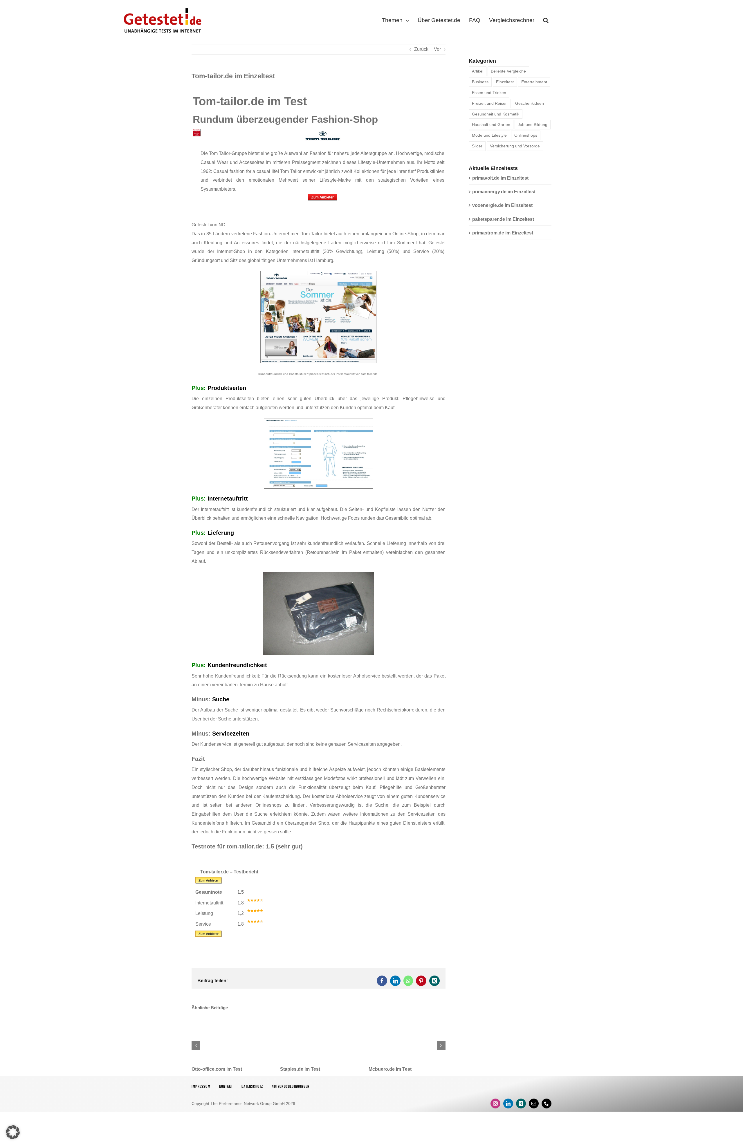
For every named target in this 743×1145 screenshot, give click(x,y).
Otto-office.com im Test (217, 1069)
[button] (546, 21)
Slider (477, 146)
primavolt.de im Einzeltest (500, 178)
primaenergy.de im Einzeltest (503, 191)
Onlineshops (525, 135)
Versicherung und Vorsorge (515, 146)
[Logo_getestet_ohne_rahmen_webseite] (161, 6)
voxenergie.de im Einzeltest (502, 205)
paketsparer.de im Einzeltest (503, 219)
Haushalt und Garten (491, 124)
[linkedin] (508, 1103)
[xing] (521, 1103)
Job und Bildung (532, 124)
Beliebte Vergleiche (508, 71)
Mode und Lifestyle (489, 135)
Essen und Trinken (489, 92)
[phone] (546, 1103)
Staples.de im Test (300, 1069)
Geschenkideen (529, 103)
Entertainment (534, 82)
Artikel (477, 71)
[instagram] (495, 1103)
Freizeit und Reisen (490, 103)
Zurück (421, 49)
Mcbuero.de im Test (390, 1069)
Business (480, 82)
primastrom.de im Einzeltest (502, 232)
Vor (437, 49)
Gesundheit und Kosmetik (495, 114)
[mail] (534, 1103)
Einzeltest (505, 82)
